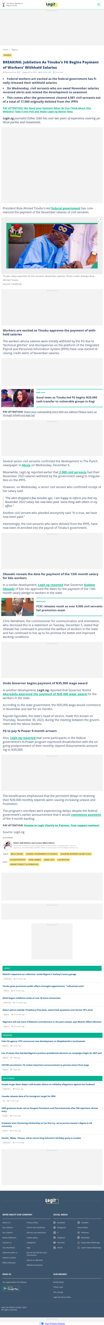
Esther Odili (47, 72)
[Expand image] (99, 220)
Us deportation (17, 860)
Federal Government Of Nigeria (41, 854)
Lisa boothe (63, 860)
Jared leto (49, 860)
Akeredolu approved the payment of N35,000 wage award (45, 694)
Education (7, 1002)
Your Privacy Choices (55, 1323)
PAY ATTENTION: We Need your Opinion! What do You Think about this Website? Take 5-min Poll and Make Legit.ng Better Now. (47, 109)
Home (5, 49)
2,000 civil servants (72, 472)
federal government (65, 208)
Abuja (26, 465)
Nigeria (15, 49)
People (5, 1116)
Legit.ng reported (50, 585)
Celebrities (7, 979)
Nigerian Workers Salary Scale (76, 854)
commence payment (86, 815)
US (4, 1101)
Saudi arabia (35, 860)
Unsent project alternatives (24, 864)
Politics (6, 991)
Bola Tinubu (17, 854)
